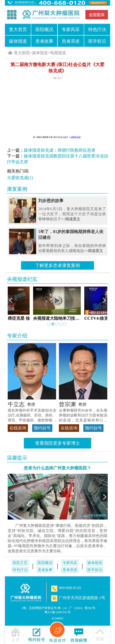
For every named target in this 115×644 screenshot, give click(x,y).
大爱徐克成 (75, 137)
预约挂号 (42, 428)
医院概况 (44, 29)
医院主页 (20, 563)
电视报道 (58, 53)
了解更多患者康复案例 (57, 265)
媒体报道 (18, 41)
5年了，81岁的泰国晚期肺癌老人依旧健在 (71, 234)
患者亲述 (71, 41)
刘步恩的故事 (51, 200)
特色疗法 (97, 29)
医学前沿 (97, 41)
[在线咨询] (78, 634)
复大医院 (22, 53)
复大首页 (18, 29)
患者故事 (44, 41)
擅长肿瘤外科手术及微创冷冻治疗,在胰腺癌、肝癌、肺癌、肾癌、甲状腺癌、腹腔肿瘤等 (32, 415)
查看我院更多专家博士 (57, 443)
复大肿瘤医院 (57, 618)
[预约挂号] (36, 634)
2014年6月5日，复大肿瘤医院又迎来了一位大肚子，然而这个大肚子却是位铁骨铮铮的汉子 (72, 214)
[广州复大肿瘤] (26, 592)
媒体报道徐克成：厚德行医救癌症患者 (59, 150)
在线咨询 (17, 428)
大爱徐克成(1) (20, 177)
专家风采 (71, 29)
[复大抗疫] (96, 14)
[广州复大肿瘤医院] (51, 14)
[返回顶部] (99, 634)
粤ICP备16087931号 (57, 612)
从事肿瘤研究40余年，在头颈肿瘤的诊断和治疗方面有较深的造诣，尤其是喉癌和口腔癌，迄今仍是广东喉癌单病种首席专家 (83, 415)
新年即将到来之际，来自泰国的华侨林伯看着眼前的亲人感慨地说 (72, 248)
